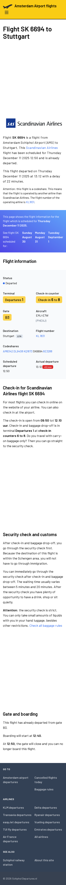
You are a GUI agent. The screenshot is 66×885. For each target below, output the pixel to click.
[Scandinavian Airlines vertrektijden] (34, 123)
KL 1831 (40, 336)
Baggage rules (43, 789)
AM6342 (8, 351)
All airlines (41, 836)
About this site (44, 860)
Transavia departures (17, 815)
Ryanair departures (47, 815)
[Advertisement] (33, 78)
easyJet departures (16, 822)
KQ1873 (28, 351)
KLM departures (13, 807)
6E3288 (47, 351)
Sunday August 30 (27, 237)
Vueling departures (47, 822)
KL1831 (30, 202)
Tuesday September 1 (55, 237)
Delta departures (45, 807)
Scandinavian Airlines (42, 148)
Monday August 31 (40, 237)
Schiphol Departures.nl (24, 878)
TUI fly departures (15, 829)
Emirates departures (48, 829)
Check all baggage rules (45, 625)
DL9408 (18, 351)
